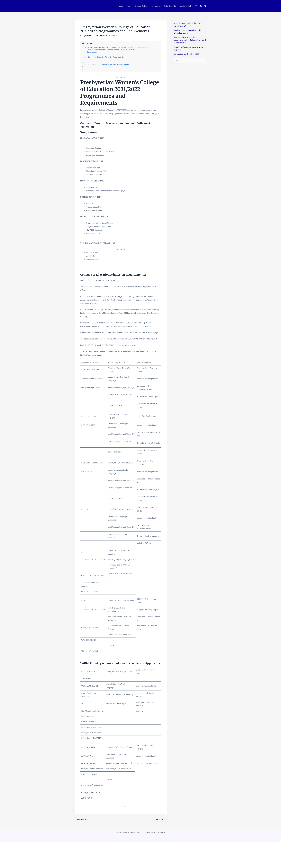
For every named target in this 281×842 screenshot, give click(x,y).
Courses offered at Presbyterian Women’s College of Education (111, 50)
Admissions (155, 6)
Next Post (161, 819)
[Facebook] (201, 6)
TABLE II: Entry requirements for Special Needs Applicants (109, 64)
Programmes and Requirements (94, 35)
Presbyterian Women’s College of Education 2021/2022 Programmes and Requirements (117, 47)
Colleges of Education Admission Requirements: (105, 57)
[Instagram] (196, 6)
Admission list (185, 6)
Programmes (92, 52)
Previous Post (82, 819)
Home (120, 6)
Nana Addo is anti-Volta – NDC (186, 54)
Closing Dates (141, 6)
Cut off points (170, 6)
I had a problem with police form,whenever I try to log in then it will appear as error (189, 40)
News (129, 6)
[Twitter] (205, 6)
